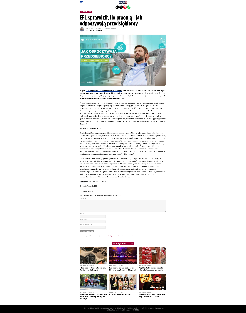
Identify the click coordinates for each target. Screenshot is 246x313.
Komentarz (84, 198)
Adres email (83, 219)
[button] (81, 2)
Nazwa (82, 214)
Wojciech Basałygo (96, 30)
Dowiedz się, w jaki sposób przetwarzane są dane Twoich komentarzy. (124, 236)
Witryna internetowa (86, 224)
